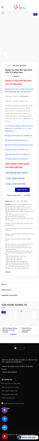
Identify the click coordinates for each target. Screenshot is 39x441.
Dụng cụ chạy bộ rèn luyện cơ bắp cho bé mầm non (19, 229)
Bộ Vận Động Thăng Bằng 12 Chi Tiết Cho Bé (10, 330)
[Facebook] (14, 2)
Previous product (29, 66)
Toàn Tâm (17, 128)
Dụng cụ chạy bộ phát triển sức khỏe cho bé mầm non (18, 224)
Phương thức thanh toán (10, 394)
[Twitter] (17, 2)
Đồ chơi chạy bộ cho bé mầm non (16, 246)
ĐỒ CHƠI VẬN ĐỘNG (19, 65)
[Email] (22, 2)
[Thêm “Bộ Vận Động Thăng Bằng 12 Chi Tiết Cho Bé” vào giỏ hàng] (15, 312)
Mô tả (4, 284)
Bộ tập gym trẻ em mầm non (14, 206)
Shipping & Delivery (9, 295)
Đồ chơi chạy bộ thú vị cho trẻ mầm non (19, 251)
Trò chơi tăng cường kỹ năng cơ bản (17, 266)
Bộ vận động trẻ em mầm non (15, 216)
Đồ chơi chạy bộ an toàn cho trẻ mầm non (19, 244)
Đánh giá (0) (6, 290)
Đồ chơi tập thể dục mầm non (16, 256)
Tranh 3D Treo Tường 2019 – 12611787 (27, 330)
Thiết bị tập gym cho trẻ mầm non (16, 261)
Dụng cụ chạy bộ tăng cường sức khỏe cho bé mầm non (19, 234)
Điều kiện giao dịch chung (10, 387)
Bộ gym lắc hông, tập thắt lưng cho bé (19, 145)
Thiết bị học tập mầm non (13, 259)
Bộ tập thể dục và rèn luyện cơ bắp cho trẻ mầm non (19, 212)
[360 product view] (5, 54)
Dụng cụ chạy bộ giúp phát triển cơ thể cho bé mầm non (19, 219)
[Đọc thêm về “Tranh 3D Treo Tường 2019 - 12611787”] (34, 312)
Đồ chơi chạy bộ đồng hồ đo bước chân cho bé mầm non (18, 248)
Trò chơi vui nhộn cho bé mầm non (16, 268)
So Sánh (28, 195)
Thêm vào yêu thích (14, 195)
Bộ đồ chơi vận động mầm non (22, 204)
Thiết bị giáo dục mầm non (14, 258)
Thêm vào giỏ (22, 190)
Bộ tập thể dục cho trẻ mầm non (16, 209)
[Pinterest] (24, 2)
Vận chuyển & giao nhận (10, 391)
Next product (33, 66)
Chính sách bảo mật (8, 398)
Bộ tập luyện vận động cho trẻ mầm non (18, 208)
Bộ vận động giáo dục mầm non (16, 215)
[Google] (19, 2)
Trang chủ (8, 65)
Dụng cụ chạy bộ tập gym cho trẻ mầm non (18, 239)
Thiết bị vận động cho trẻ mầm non (16, 263)
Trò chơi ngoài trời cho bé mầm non (17, 265)
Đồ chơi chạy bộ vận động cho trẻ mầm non (18, 253)
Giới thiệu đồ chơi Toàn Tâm (11, 383)
